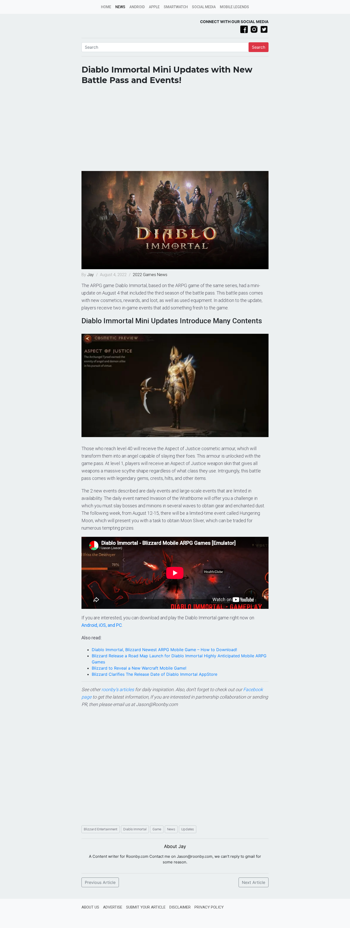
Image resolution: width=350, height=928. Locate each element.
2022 (137, 274)
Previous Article (100, 882)
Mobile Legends (234, 7)
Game (156, 829)
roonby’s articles (117, 689)
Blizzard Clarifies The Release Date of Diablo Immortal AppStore (154, 674)
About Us (90, 907)
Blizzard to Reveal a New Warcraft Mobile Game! (139, 668)
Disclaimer (180, 907)
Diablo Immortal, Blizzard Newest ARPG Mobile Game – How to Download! (164, 649)
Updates (187, 829)
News (120, 7)
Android (137, 7)
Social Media (204, 7)
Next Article (253, 882)
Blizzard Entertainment (100, 829)
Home (106, 7)
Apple (154, 7)
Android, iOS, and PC (101, 625)
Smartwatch (176, 7)
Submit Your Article (146, 907)
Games (149, 274)
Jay (91, 274)
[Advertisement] (175, 130)
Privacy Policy (209, 907)
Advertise (112, 907)
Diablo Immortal (135, 829)
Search (258, 47)
